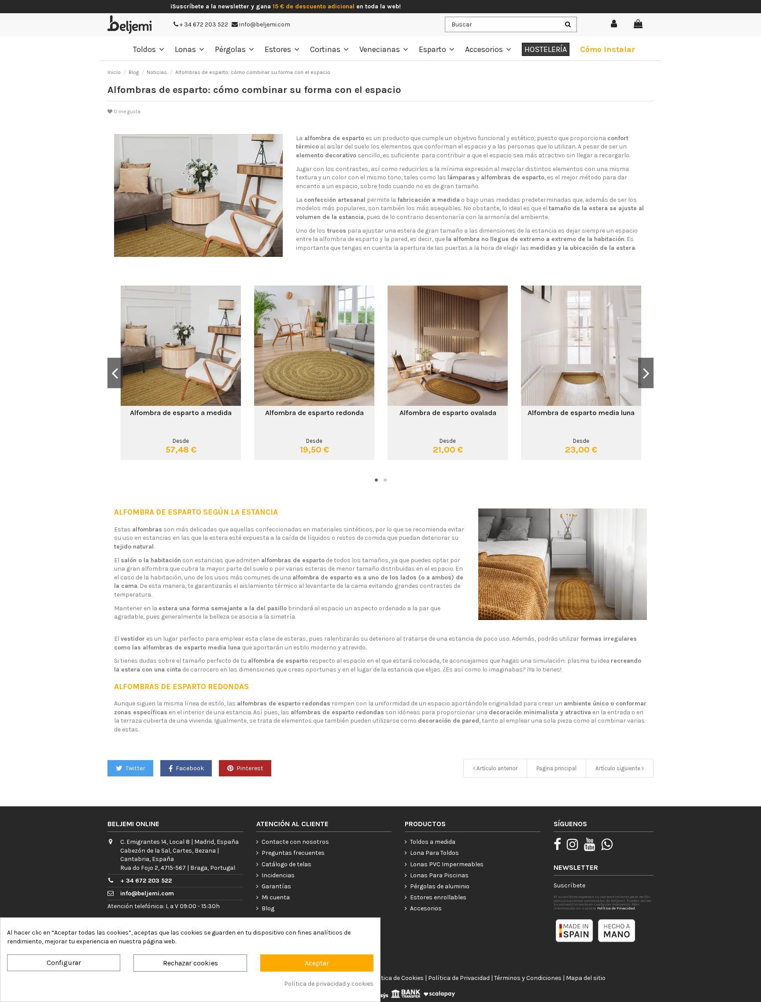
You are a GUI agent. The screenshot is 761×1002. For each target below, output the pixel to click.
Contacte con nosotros (295, 842)
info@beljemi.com (264, 24)
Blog (268, 908)
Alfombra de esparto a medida (181, 412)
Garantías (276, 886)
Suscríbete (569, 885)
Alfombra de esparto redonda (314, 412)
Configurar (64, 962)
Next (646, 373)
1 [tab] (376, 479)
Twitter (134, 768)
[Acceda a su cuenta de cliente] (614, 24)
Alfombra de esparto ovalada (447, 412)
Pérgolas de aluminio (439, 886)
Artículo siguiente (618, 768)
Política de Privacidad (616, 908)
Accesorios (426, 908)
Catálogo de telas (286, 864)
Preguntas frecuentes (293, 853)
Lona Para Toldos (434, 853)
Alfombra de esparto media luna (581, 412)
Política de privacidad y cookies (328, 983)
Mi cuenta (276, 897)
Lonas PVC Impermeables (447, 864)
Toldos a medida (432, 842)
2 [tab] (384, 479)
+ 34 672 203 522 (203, 24)
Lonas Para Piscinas (439, 875)
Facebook (189, 768)
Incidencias (278, 875)
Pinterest (249, 768)
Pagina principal (556, 768)
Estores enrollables (438, 897)
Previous (115, 373)
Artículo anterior (496, 768)
